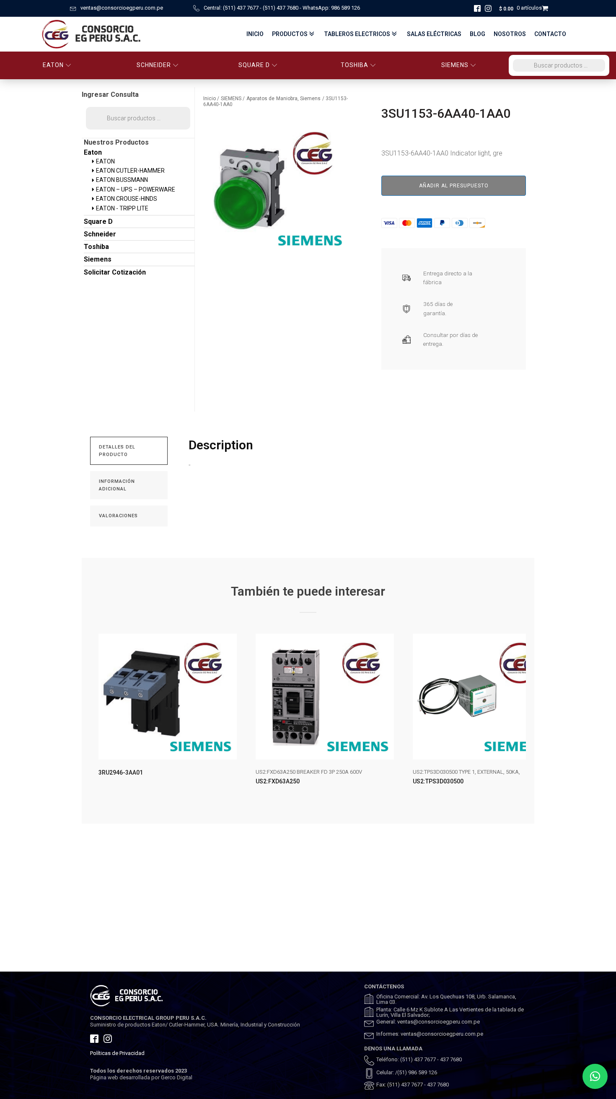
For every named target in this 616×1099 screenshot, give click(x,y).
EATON (53, 65)
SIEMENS (454, 65)
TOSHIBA (354, 65)
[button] (595, 1076)
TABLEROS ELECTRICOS (357, 34)
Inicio (255, 34)
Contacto (550, 34)
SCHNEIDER (154, 65)
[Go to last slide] (97, 716)
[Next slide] (519, 716)
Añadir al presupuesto (454, 186)
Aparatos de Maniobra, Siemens (283, 98)
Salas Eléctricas (434, 34)
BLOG (477, 34)
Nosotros (510, 34)
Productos (290, 34)
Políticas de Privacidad (117, 1053)
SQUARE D (254, 65)
